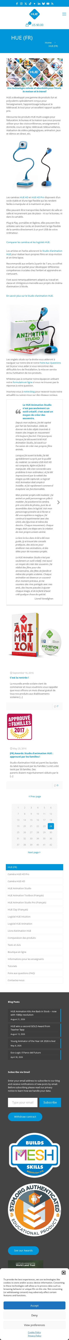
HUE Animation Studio (19, 888)
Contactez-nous (16, 980)
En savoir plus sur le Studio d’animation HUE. (29, 295)
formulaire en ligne (22, 382)
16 (37, 820)
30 (51, 832)
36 (51, 838)
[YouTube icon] (34, 3)
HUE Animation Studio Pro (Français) (27, 902)
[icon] (43, 3)
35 (44, 838)
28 (37, 832)
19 (18, 826)
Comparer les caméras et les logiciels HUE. (28, 242)
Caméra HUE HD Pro (18, 874)
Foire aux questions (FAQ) (21, 973)
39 (31, 844)
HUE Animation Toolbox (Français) (26, 895)
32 (24, 838)
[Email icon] (48, 3)
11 (44, 813)
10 (37, 813)
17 (44, 820)
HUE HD (24, 197)
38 (24, 844)
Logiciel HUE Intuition (19, 916)
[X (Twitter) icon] (25, 3)
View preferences (34, 1325)
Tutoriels (12, 966)
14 (24, 820)
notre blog (29, 391)
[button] (63, 1272)
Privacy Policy (34, 1335)
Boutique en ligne (17, 952)
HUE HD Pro (37, 197)
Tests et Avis (14, 944)
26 (24, 832)
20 (24, 826)
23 (44, 826)
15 (31, 820)
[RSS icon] (52, 3)
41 (44, 844)
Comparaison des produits (22, 937)
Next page (33, 852)
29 (44, 832)
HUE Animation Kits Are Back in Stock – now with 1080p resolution (33, 1013)
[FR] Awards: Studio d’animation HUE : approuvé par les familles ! (31, 755)
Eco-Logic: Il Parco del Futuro (26, 1052)
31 (18, 838)
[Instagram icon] (21, 3)
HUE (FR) (12, 867)
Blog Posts (13, 1001)
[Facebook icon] (17, 3)
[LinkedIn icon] (39, 3)
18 (51, 820)
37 (18, 844)
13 (18, 820)
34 (37, 838)
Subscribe (50, 1102)
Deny (34, 1315)
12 (51, 813)
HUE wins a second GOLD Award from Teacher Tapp (30, 1028)
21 (31, 826)
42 (51, 844)
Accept (34, 1305)
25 (18, 832)
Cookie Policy (34, 1332)
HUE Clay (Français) (18, 909)
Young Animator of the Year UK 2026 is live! (33, 1041)
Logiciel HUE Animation (20, 923)
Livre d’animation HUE (19, 930)
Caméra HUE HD (16, 881)
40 (37, 844)
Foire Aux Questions (50, 362)
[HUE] (34, 13)
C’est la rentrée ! (19, 677)
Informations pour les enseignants (26, 959)
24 (51, 826)
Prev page (35, 796)
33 (31, 838)
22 (37, 826)
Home (48, 42)
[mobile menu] (64, 14)
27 (31, 832)
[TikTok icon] (30, 3)
